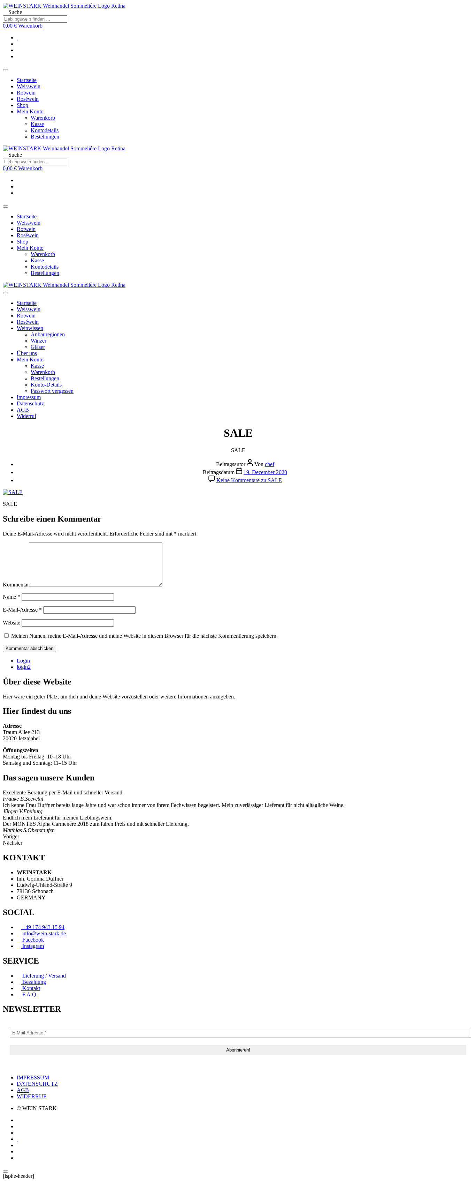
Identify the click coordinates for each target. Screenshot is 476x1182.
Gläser (38, 347)
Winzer (38, 341)
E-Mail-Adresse (22, 610)
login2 (24, 667)
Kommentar (16, 585)
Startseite (27, 80)
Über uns (27, 353)
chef (269, 464)
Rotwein (26, 93)
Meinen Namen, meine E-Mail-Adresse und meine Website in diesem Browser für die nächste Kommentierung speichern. (144, 636)
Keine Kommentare (249, 480)
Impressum (29, 397)
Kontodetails (45, 130)
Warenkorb (43, 118)
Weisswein (28, 86)
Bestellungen (45, 137)
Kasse (37, 124)
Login (23, 661)
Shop (22, 105)
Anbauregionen (48, 334)
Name (11, 597)
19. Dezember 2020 (265, 472)
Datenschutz (30, 403)
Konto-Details (46, 385)
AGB (23, 410)
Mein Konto (30, 111)
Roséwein (28, 99)
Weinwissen (30, 328)
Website (11, 623)
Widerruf (26, 416)
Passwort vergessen (52, 391)
